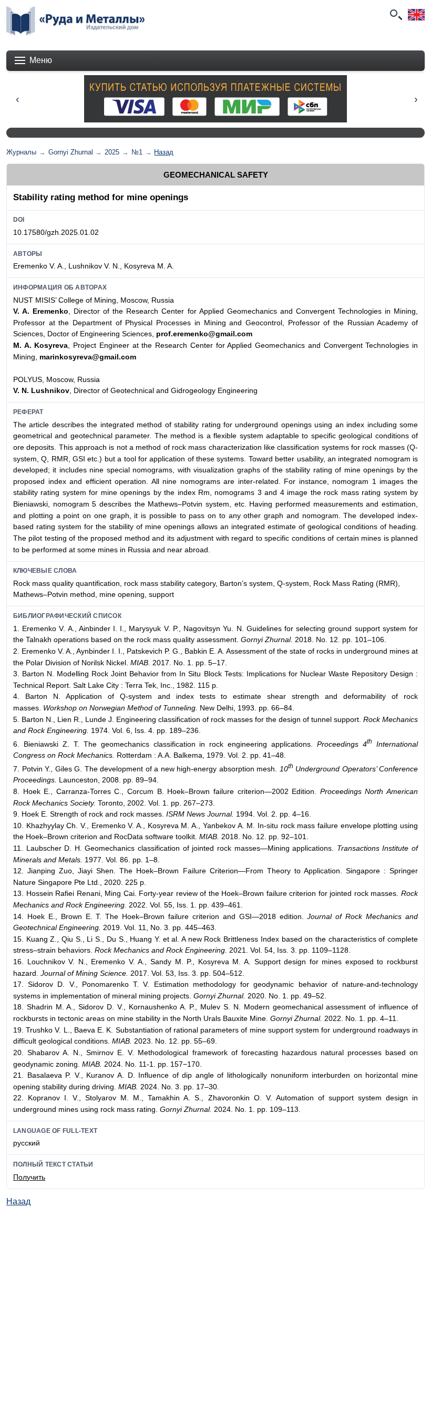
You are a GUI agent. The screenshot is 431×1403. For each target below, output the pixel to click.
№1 (136, 152)
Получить (29, 1177)
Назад (163, 152)
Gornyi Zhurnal (70, 152)
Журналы (21, 152)
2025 (112, 152)
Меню (40, 60)
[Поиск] (395, 14)
